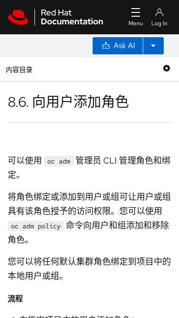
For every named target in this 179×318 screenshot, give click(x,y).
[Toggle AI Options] (153, 45)
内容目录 (18, 69)
